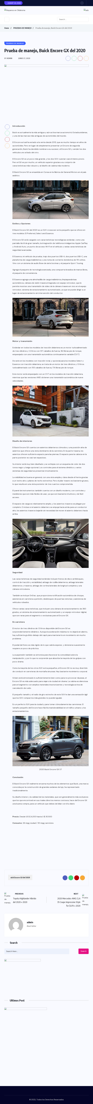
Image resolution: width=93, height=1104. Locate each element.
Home (6, 28)
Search (83, 951)
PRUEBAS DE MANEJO (22, 28)
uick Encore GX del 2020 (20, 877)
